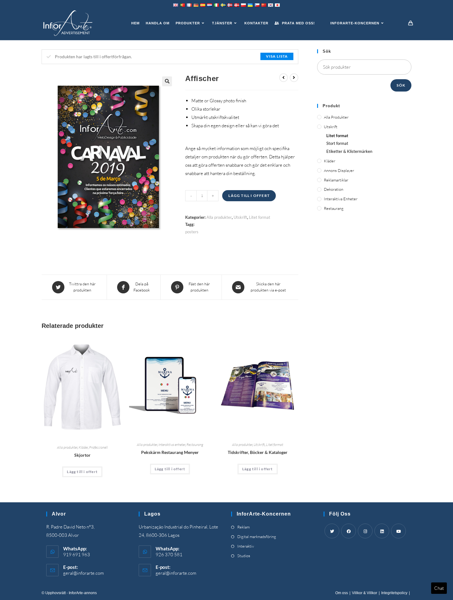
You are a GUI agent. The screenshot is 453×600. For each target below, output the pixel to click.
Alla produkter (219, 217)
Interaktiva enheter (171, 444)
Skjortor (82, 455)
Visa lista (277, 56)
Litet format (259, 217)
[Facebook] (348, 531)
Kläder (83, 447)
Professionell (98, 447)
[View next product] (294, 77)
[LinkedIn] (381, 531)
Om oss (341, 593)
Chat (439, 588)
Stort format (337, 143)
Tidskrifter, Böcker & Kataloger (258, 452)
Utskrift (240, 217)
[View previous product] (283, 77)
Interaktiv (245, 546)
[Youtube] (398, 531)
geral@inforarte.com (83, 573)
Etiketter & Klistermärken (349, 151)
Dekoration (333, 189)
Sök (401, 85)
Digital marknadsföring (256, 536)
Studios (243, 555)
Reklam (243, 526)
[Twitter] (331, 531)
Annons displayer (339, 170)
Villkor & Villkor (364, 593)
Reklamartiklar (336, 180)
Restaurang (194, 444)
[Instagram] (365, 531)
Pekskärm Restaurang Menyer (170, 452)
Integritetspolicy (394, 593)
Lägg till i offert (249, 195)
